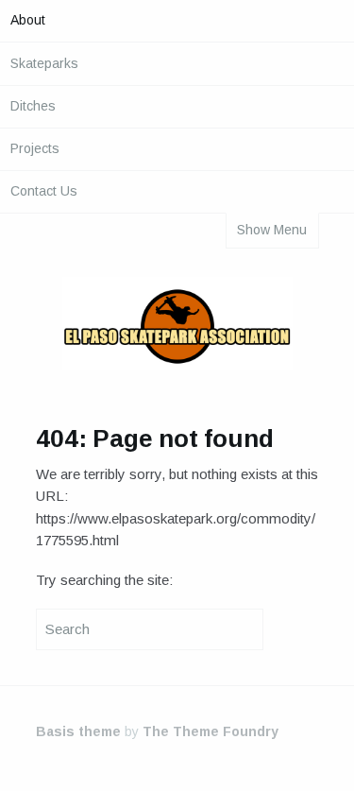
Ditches (33, 105)
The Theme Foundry (210, 731)
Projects (34, 148)
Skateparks (44, 63)
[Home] (177, 327)
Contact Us (43, 190)
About (27, 19)
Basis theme (78, 731)
